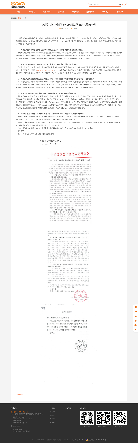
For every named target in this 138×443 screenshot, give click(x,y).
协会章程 (52, 415)
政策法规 (61, 12)
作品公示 (120, 12)
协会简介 (52, 412)
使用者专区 (90, 12)
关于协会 (32, 12)
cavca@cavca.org (17, 429)
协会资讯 (46, 12)
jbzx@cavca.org (17, 431)
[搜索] (120, 4)
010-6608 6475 (17, 426)
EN (125, 4)
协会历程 (52, 418)
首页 (18, 12)
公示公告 (104, 12)
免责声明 (68, 408)
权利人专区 (76, 12)
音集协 (20, 395)
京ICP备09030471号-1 (79, 440)
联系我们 (52, 422)
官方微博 (87, 426)
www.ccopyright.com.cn (45, 70)
